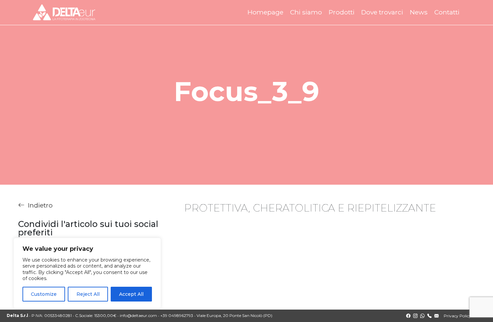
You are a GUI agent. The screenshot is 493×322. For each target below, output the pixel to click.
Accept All (131, 294)
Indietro (40, 205)
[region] (87, 273)
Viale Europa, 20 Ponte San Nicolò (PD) (234, 315)
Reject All (88, 294)
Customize (44, 294)
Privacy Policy (457, 315)
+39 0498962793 (176, 315)
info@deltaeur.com (138, 315)
